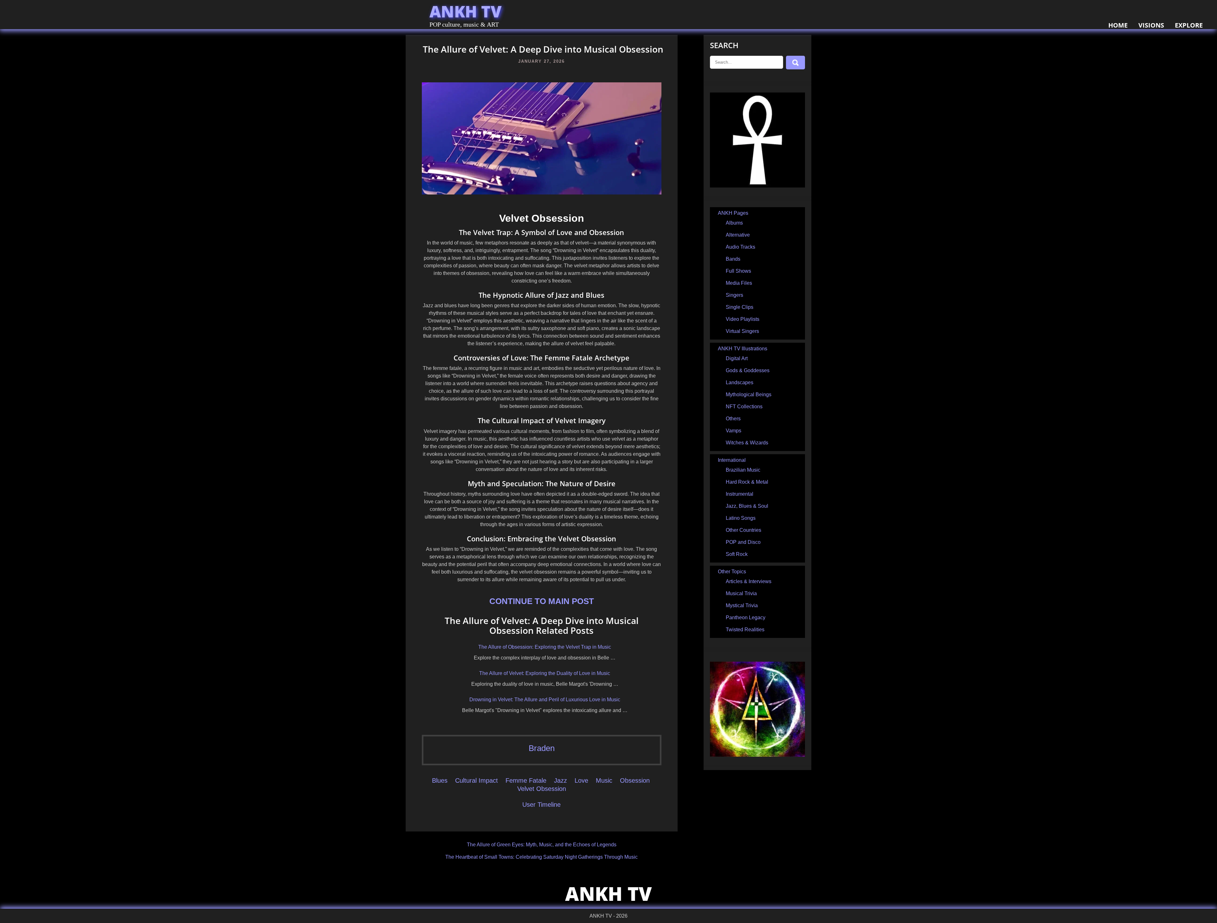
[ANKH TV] (757, 185)
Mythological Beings (748, 394)
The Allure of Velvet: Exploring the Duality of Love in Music (544, 673)
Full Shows (738, 271)
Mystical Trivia (742, 605)
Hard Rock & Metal (747, 482)
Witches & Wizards (747, 442)
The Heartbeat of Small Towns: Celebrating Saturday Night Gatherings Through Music (541, 857)
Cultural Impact (476, 780)
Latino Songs (741, 518)
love (581, 780)
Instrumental (739, 494)
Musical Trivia (741, 593)
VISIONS (1151, 25)
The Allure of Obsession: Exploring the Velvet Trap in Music (544, 647)
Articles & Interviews (748, 581)
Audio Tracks (740, 247)
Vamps (733, 430)
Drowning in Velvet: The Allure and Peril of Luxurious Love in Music (544, 699)
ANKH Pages (733, 213)
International (732, 460)
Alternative (738, 235)
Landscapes (739, 382)
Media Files (739, 283)
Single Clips (739, 307)
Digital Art (737, 358)
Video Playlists (742, 319)
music (604, 780)
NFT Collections (744, 406)
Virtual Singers (742, 331)
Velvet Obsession (541, 788)
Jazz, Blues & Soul (747, 506)
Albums (734, 223)
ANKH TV (465, 11)
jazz (560, 780)
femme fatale (525, 780)
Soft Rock (737, 554)
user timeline (541, 804)
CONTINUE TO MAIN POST (541, 601)
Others (733, 418)
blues (440, 780)
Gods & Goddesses (747, 370)
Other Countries (743, 530)
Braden (542, 748)
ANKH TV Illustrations (742, 348)
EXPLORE (1189, 25)
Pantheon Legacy (745, 617)
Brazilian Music (743, 470)
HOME (1118, 25)
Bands (733, 259)
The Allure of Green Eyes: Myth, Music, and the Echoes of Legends (541, 844)
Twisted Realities (745, 629)
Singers (734, 295)
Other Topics (732, 571)
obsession (635, 780)
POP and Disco (743, 542)
